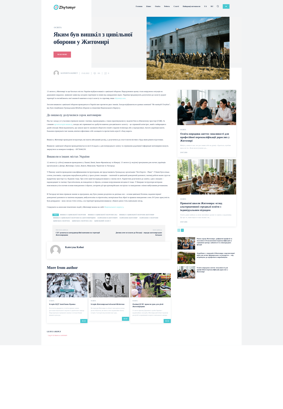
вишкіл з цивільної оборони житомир (136, 215)
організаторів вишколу (63, 124)
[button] (218, 6)
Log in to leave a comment (57, 335)
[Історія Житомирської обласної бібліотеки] (109, 285)
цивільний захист (102, 221)
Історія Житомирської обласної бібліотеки (107, 304)
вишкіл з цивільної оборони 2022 (102, 215)
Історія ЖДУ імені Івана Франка (62, 304)
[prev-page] (178, 230)
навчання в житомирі (108, 218)
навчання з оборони (149, 218)
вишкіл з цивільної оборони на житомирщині (74, 218)
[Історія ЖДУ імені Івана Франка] (67, 285)
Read (84, 321)
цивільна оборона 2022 (82, 221)
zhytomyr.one (120, 98)
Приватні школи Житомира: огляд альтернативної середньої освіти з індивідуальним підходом (201, 207)
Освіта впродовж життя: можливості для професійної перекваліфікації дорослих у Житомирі (205, 137)
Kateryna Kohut (69, 73)
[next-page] (182, 230)
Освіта (58, 27)
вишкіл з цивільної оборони (73, 215)
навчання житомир (129, 218)
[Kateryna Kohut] (57, 73)
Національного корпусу (113, 207)
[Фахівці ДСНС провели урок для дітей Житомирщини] (150, 285)
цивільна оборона (61, 221)
